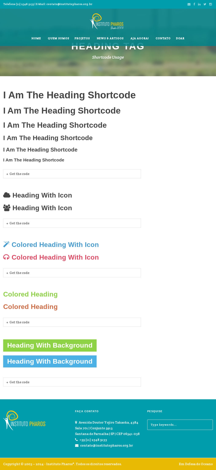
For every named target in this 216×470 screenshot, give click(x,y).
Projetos (82, 38)
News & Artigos (110, 38)
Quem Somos (58, 38)
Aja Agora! (140, 38)
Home (36, 38)
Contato (163, 38)
